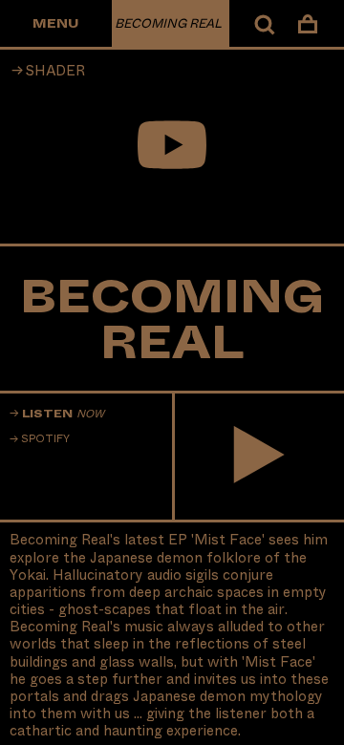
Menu (55, 24)
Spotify (45, 439)
